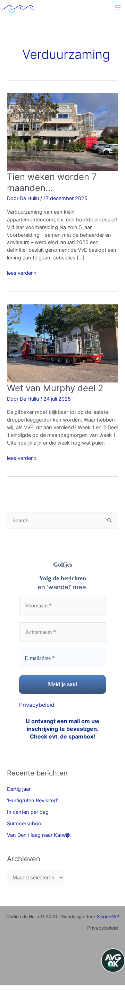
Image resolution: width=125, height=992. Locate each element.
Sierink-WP (108, 916)
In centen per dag (28, 812)
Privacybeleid (37, 704)
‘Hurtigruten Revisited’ (32, 800)
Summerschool (24, 823)
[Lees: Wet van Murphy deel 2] (62, 343)
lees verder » (22, 273)
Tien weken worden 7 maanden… (52, 182)
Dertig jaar (19, 789)
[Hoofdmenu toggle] (117, 7)
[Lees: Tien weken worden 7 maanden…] (62, 132)
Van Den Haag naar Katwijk (39, 835)
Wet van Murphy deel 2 (55, 388)
